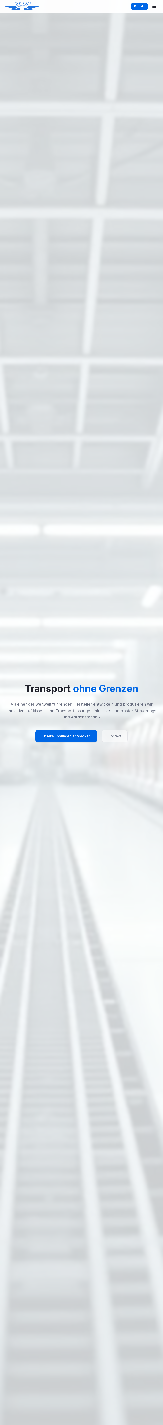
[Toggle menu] (154, 6)
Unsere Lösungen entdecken (66, 736)
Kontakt (139, 6)
